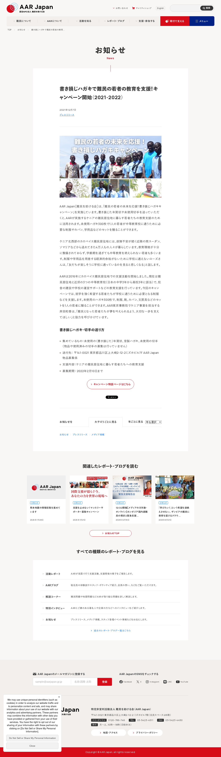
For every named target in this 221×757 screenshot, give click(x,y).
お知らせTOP (112, 533)
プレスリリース (67, 114)
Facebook (127, 682)
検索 (208, 7)
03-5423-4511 (145, 720)
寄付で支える (177, 21)
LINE (169, 682)
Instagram (154, 682)
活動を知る (85, 21)
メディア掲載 (98, 434)
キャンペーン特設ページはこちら (112, 384)
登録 (104, 682)
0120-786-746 (116, 720)
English (160, 8)
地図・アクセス (110, 732)
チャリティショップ (144, 8)
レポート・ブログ (116, 21)
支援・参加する (147, 21)
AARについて (54, 21)
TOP (9, 29)
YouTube (184, 682)
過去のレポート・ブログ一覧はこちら (112, 630)
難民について (23, 21)
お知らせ (21, 29)
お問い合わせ (122, 8)
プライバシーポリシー (147, 732)
